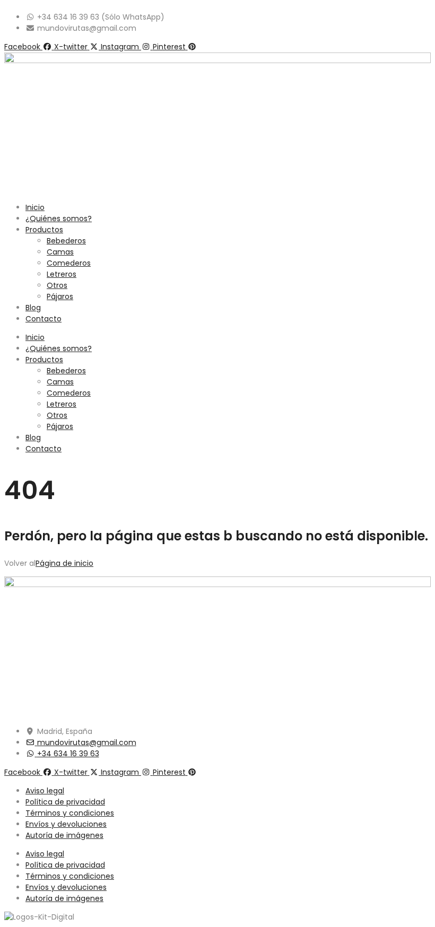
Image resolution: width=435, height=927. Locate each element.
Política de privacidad (65, 802)
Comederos (69, 263)
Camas (60, 252)
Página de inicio (64, 563)
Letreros (61, 274)
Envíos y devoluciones (66, 824)
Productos (44, 229)
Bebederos (66, 240)
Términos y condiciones (69, 813)
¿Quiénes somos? (58, 218)
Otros (57, 285)
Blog (33, 307)
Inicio (35, 207)
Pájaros (60, 296)
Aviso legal (44, 790)
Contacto (43, 318)
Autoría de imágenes (64, 835)
